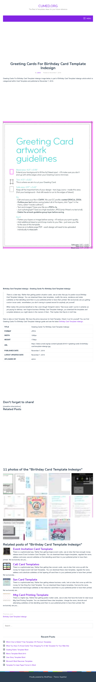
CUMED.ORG (48, 6)
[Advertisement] (48, 41)
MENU (88, 18)
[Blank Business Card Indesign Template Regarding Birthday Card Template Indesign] (14, 529)
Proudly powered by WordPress (40, 677)
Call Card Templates (26, 564)
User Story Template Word (15, 657)
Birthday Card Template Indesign (71, 321)
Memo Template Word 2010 (16, 653)
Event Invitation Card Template (33, 549)
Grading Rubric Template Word (17, 649)
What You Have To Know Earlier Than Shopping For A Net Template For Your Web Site (37, 646)
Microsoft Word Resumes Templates (19, 661)
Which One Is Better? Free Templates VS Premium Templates (28, 642)
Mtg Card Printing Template (30, 595)
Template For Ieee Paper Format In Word (21, 665)
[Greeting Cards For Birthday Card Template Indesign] (82, 507)
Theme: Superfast (60, 677)
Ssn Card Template (25, 580)
